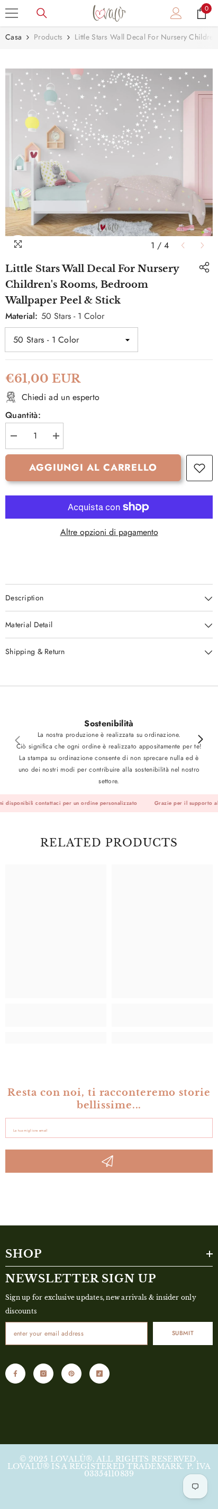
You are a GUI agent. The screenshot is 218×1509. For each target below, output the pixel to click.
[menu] (11, 13)
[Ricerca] (41, 13)
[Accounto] (176, 13)
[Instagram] (43, 1374)
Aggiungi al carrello (93, 467)
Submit (183, 1333)
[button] (183, 245)
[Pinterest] (71, 1374)
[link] (199, 468)
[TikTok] (99, 1374)
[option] (109, 153)
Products (48, 37)
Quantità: (23, 415)
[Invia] (109, 1161)
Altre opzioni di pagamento (109, 532)
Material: (54, 316)
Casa (13, 37)
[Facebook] (15, 1374)
